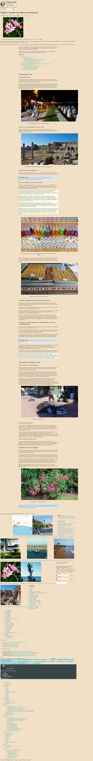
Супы (7, 633)
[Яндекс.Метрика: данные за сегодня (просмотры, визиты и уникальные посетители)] (5, 678)
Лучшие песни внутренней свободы (16, 720)
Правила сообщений (60, 563)
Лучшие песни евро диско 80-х (14, 718)
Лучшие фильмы (33, 595)
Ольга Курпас (13, 15)
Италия (7, 617)
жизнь (70, 659)
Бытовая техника (9, 635)
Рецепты (5, 622)
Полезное (31, 602)
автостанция (32, 659)
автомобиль (66, 515)
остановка (47, 661)
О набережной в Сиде (28, 57)
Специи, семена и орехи (11, 632)
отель (53, 661)
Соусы (7, 631)
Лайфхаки (31, 605)
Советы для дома (33, 607)
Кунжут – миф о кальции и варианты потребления (21, 651)
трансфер (60, 518)
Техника (5, 634)
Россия (7, 619)
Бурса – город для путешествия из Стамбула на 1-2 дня (15, 642)
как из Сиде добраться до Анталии (41, 184)
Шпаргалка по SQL (12, 756)
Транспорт (8, 637)
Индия (7, 615)
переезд (57, 661)
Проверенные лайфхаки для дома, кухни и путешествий (24, 653)
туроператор (68, 518)
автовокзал (26, 659)
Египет (7, 613)
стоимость (21, 663)
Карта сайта (5, 675)
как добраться (6, 661)
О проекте (5, 674)
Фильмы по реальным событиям (15, 729)
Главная (4, 672)
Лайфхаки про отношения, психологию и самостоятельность (21, 710)
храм (33, 663)
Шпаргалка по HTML (12, 753)
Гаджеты (7, 636)
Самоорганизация (33, 606)
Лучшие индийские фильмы (14, 728)
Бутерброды (8, 626)
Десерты (7, 627)
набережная (43, 661)
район (71, 661)
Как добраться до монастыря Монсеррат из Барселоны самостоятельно (67, 528)
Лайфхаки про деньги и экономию (15, 709)
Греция (7, 610)
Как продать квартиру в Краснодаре (11, 646)
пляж (59, 661)
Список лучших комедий (13, 730)
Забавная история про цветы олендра (29, 69)
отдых (50, 661)
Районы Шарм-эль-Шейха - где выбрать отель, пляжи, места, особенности (66, 532)
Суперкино (10, 722)
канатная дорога (19, 661)
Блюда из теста (9, 625)
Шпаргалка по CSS (12, 752)
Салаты (7, 630)
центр (39, 663)
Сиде (73, 517)
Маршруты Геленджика (34, 600)
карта (24, 661)
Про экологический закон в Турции (31, 67)
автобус (20, 659)
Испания (7, 616)
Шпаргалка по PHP (12, 754)
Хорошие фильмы (12, 723)
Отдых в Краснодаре (33, 601)
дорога (57, 659)
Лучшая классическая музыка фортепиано (17, 719)
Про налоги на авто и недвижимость (31, 65)
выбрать (49, 659)
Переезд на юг (32, 597)
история (60, 517)
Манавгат (37, 172)
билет (40, 659)
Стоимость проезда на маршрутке (31, 60)
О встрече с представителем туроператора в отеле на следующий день (36, 63)
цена (35, 663)
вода (47, 659)
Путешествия (27, 513)
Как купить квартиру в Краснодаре (65, 530)
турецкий (27, 663)
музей (39, 661)
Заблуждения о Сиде (25, 56)
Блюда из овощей (9, 624)
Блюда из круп (9, 623)
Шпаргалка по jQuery (12, 750)
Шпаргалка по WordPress (13, 755)
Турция (32, 513)
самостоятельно (14, 663)
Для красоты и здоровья (34, 603)
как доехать (14, 661)
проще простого (67, 661)
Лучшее (31, 593)
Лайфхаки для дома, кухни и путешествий (17, 707)
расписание (4, 663)
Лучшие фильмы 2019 (13, 724)
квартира (28, 661)
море (37, 661)
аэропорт (36, 659)
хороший (30, 663)
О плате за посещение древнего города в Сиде (34, 59)
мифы (63, 517)
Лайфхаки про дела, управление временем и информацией (21, 711)
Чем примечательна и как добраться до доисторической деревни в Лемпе (66, 536)
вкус (41, 659)
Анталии (41, 209)
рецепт (9, 663)
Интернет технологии (34, 591)
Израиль (7, 614)
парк (55, 661)
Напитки (7, 628)
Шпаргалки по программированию (37, 592)
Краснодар (31, 599)
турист (64, 518)
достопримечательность (63, 659)
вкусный (44, 659)
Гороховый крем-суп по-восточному (11, 643)
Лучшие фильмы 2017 (13, 727)
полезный (62, 661)
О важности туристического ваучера (29, 62)
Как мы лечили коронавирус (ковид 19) (11, 644)
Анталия (71, 515)
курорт (31, 661)
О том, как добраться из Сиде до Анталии (33, 61)
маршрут (34, 661)
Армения (7, 609)
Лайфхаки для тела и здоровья (14, 706)
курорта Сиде (34, 39)
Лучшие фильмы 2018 (13, 726)
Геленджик (31, 598)
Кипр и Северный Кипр (11, 618)
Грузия (7, 611)
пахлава (69, 517)
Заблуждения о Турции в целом (28, 64)
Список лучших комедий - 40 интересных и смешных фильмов (24, 652)
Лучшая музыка (32, 594)
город (53, 659)
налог (66, 517)
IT (29, 590)
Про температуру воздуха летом (30, 68)
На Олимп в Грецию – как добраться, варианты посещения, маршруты (66, 524)
